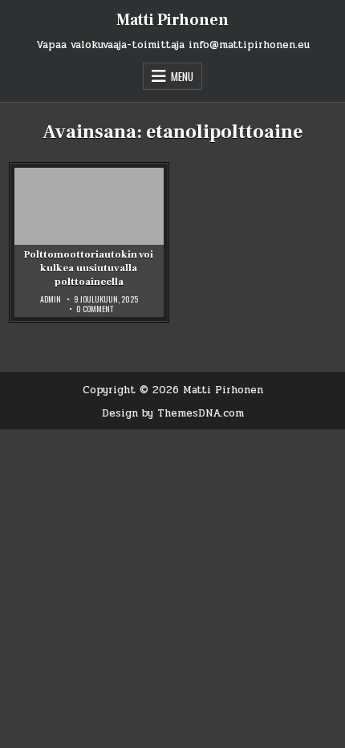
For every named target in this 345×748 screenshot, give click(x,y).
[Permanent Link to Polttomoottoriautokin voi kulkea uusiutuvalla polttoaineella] (89, 242)
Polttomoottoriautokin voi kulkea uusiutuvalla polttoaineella (88, 268)
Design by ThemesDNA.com (173, 413)
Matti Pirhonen (172, 20)
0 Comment (94, 309)
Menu (182, 76)
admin (50, 299)
